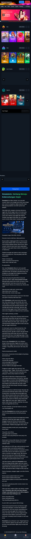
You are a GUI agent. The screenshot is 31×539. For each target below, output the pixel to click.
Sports (16, 6)
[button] (3, 15)
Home (5, 537)
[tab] (2, 6)
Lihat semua (21, 26)
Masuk (21, 2)
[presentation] (4, 37)
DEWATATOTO (11, 532)
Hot (5, 6)
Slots (8, 6)
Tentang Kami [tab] (15, 189)
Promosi (15, 537)
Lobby (2, 6)
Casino (12, 6)
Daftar (27, 2)
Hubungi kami (26, 537)
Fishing (21, 6)
